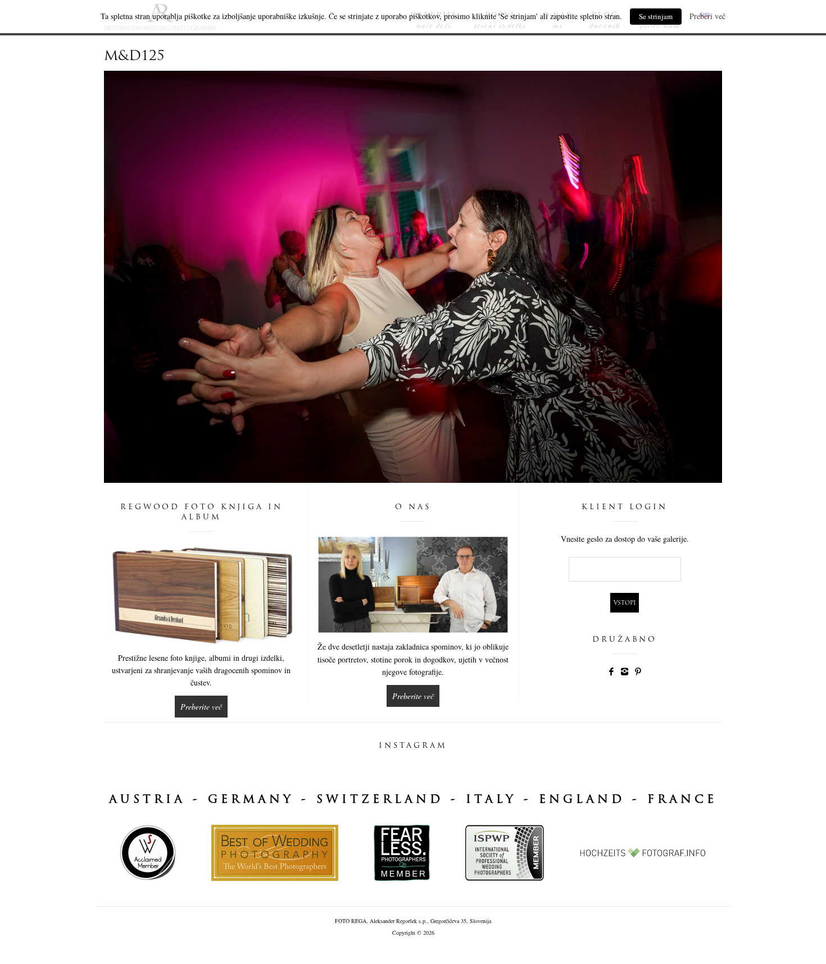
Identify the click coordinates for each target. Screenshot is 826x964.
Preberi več (707, 16)
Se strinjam (656, 16)
